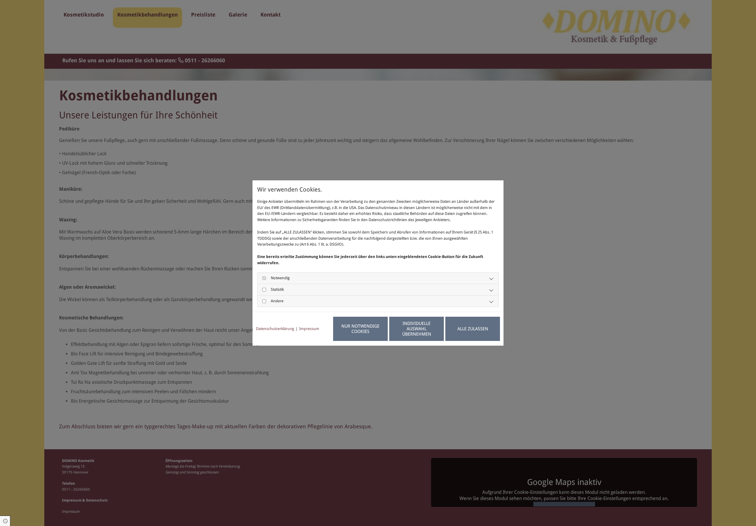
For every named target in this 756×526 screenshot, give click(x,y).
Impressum (309, 328)
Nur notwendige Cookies (360, 329)
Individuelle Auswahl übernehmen (416, 329)
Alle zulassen (472, 328)
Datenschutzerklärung (275, 328)
